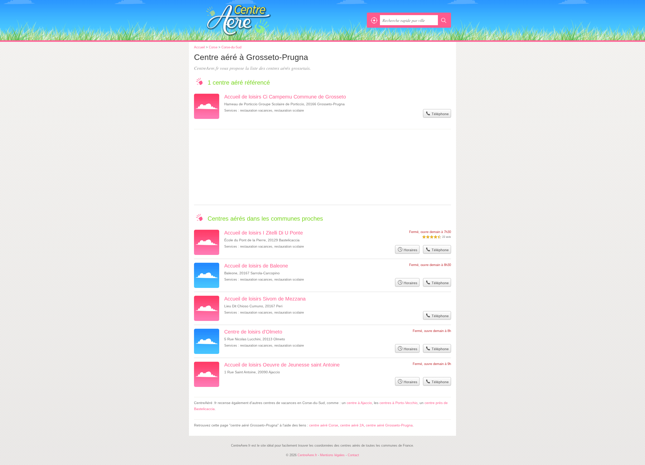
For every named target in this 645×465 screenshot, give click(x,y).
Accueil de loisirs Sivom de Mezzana (265, 299)
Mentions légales (332, 455)
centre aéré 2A (352, 425)
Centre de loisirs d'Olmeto (253, 332)
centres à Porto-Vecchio (398, 403)
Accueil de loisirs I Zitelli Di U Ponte (263, 233)
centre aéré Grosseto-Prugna (389, 425)
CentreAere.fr (249, 20)
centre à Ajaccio (359, 403)
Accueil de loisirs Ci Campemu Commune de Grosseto (285, 96)
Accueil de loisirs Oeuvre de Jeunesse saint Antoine (282, 365)
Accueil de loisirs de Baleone (256, 266)
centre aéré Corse (323, 425)
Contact (353, 455)
